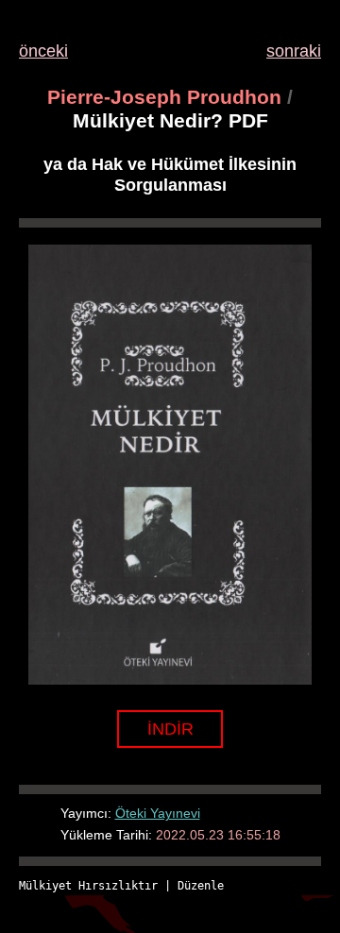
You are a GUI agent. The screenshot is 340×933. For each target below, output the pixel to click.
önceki (43, 51)
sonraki (293, 51)
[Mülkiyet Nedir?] (170, 679)
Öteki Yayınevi (157, 813)
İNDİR (170, 729)
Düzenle (201, 885)
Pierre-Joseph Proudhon (164, 97)
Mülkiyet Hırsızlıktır (88, 885)
